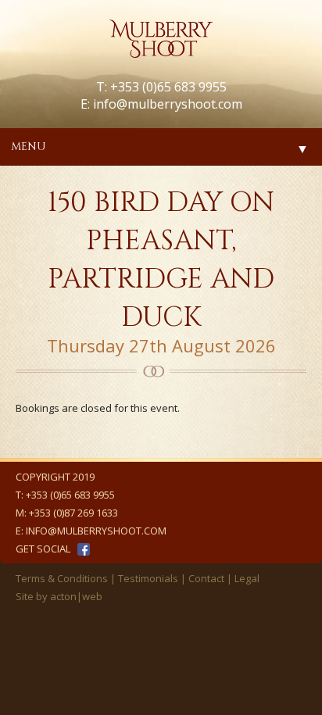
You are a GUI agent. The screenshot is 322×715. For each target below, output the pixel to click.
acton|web (76, 596)
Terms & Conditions (62, 578)
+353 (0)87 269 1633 (73, 513)
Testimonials (148, 578)
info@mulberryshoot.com (167, 104)
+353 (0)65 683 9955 (70, 495)
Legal (246, 578)
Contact (206, 578)
